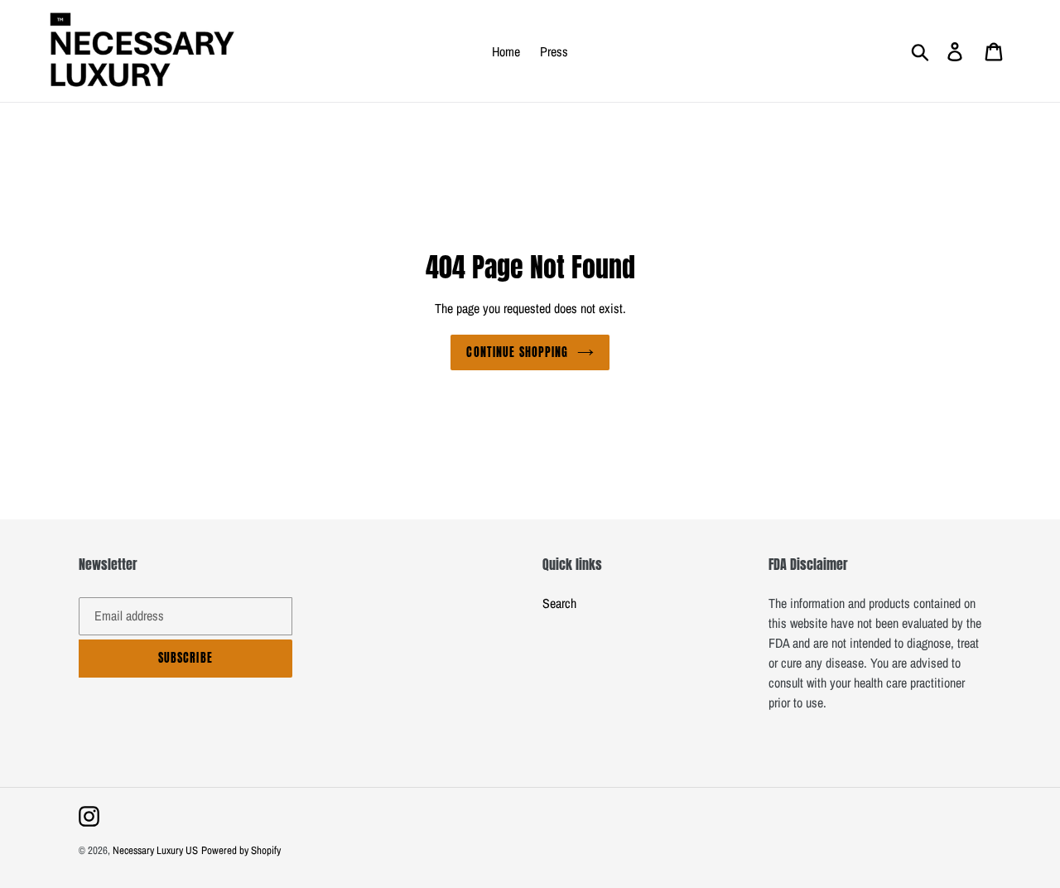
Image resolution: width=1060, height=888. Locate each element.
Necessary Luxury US (155, 850)
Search (559, 603)
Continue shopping (517, 352)
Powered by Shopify (241, 850)
